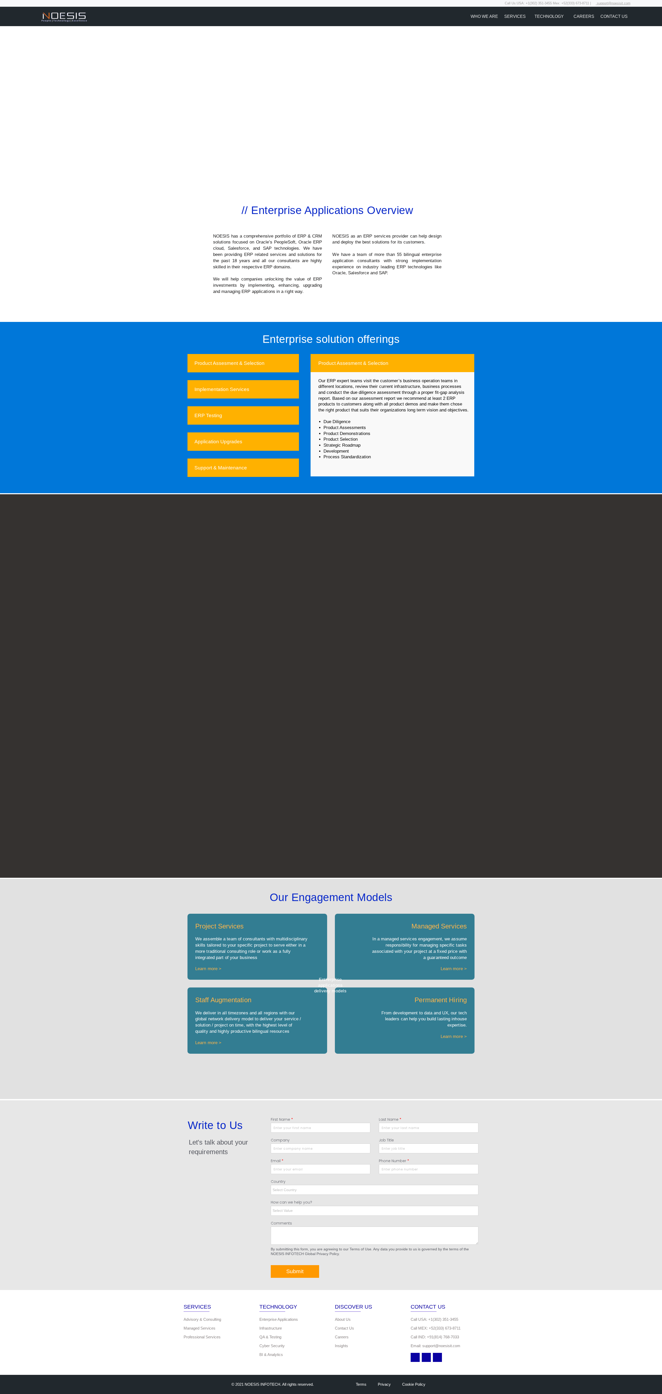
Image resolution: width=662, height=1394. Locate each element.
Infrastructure (270, 1328)
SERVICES (515, 16)
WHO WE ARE (484, 16)
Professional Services (202, 1337)
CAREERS (584, 16)
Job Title (386, 1140)
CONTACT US (614, 16)
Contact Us (344, 1328)
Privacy (384, 1384)
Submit (295, 1271)
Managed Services (199, 1328)
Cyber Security (272, 1346)
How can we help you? (291, 1202)
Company (280, 1140)
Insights (341, 1346)
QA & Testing (270, 1337)
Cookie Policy (413, 1384)
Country (278, 1181)
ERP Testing (208, 415)
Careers (342, 1337)
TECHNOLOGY (550, 16)
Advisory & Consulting (202, 1319)
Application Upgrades (218, 441)
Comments (281, 1223)
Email (277, 1161)
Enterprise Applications (278, 1319)
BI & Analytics (271, 1354)
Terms (361, 1384)
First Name (282, 1119)
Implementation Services (221, 389)
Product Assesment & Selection (229, 363)
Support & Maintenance (220, 467)
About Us (343, 1319)
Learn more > (208, 968)
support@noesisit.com (613, 3)
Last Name (390, 1119)
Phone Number (394, 1161)
